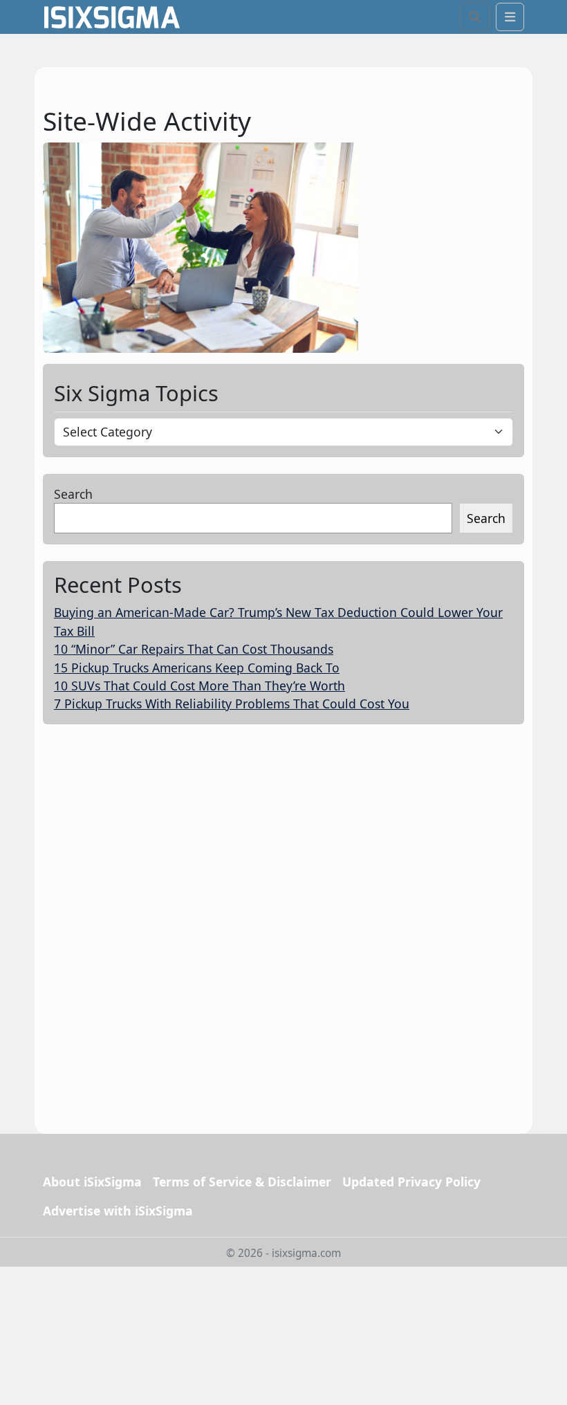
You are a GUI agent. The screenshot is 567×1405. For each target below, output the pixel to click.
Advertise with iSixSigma (118, 1210)
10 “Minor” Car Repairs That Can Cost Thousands (193, 649)
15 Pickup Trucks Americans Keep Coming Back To (197, 667)
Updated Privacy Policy (411, 1181)
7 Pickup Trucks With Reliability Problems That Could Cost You (231, 703)
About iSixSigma (92, 1181)
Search (73, 494)
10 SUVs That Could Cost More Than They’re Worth (199, 685)
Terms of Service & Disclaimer (242, 1181)
